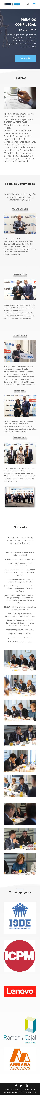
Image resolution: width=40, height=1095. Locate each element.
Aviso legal (14, 1092)
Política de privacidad (28, 1092)
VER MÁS (26, 58)
